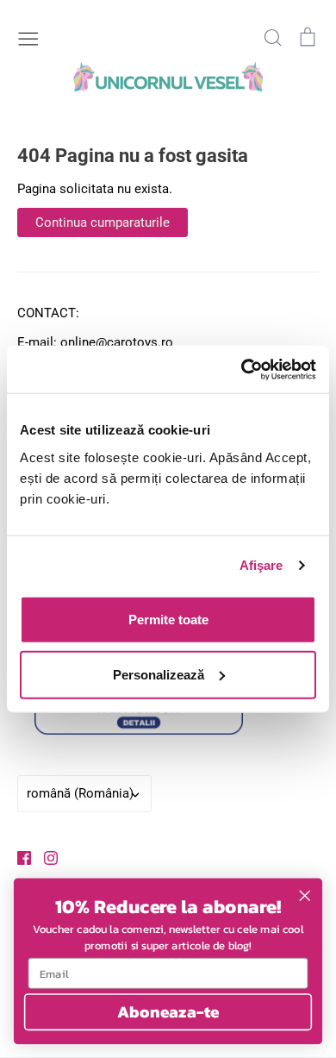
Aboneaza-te (168, 1011)
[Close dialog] (305, 896)
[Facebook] (17, 857)
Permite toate (168, 618)
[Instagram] (44, 857)
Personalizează (158, 674)
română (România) (80, 793)
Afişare (261, 565)
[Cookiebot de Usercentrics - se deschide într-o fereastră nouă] (241, 369)
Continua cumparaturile (102, 222)
